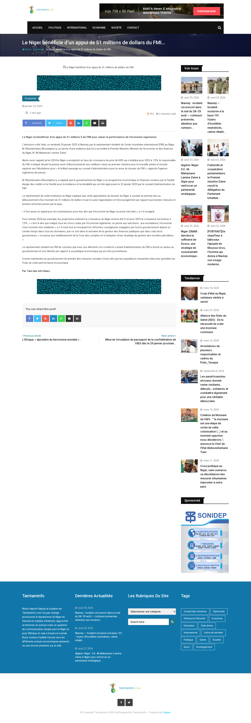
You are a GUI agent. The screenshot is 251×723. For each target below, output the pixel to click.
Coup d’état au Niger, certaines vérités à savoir (213, 297)
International (77, 27)
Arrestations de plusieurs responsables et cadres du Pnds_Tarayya (210, 354)
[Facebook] (29, 318)
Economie (99, 27)
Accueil (37, 27)
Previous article (32, 335)
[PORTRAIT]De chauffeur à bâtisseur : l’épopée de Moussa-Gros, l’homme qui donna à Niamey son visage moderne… (217, 248)
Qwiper (167, 712)
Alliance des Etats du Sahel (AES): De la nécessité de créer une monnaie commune (213, 324)
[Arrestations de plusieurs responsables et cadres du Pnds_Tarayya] (189, 346)
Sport (187, 647)
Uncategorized (204, 647)
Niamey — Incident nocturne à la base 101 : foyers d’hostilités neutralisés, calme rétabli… (98, 637)
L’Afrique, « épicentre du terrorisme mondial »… (51, 339)
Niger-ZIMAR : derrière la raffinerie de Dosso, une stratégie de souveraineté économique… (190, 244)
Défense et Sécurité (194, 618)
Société (116, 27)
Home (27, 49)
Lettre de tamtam (213, 632)
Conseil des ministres (195, 611)
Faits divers (207, 625)
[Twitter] (37, 318)
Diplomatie (219, 611)
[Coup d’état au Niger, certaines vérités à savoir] (189, 293)
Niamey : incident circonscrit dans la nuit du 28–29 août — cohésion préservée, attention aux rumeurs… (191, 115)
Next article (168, 335)
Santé (203, 639)
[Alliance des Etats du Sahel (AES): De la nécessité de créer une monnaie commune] (189, 315)
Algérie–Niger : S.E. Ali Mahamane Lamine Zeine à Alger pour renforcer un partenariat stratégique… (98, 657)
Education (189, 625)
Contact (133, 27)
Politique (54, 27)
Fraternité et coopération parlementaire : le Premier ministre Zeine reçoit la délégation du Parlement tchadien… (216, 182)
